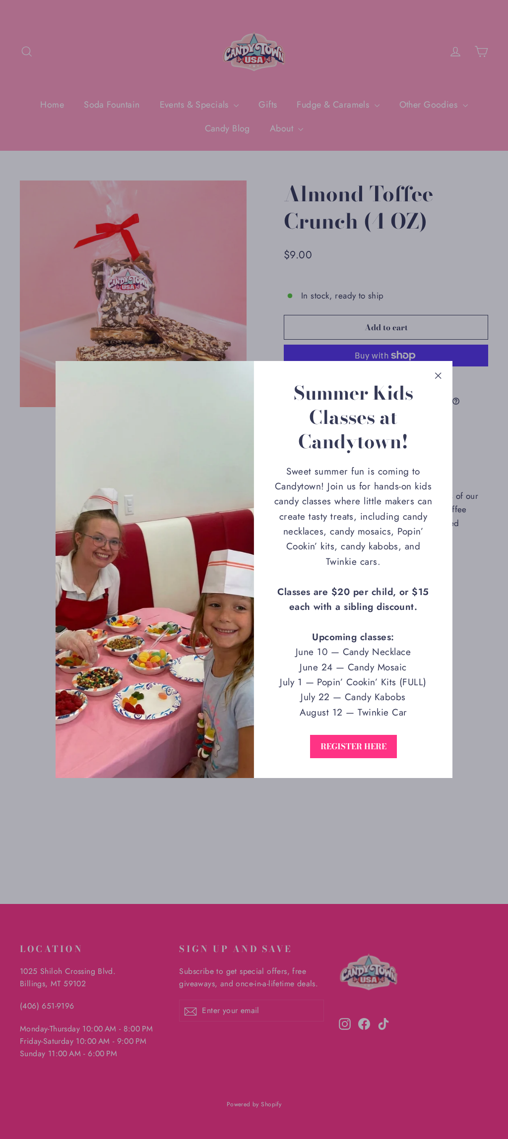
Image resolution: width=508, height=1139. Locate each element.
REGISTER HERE (353, 746)
